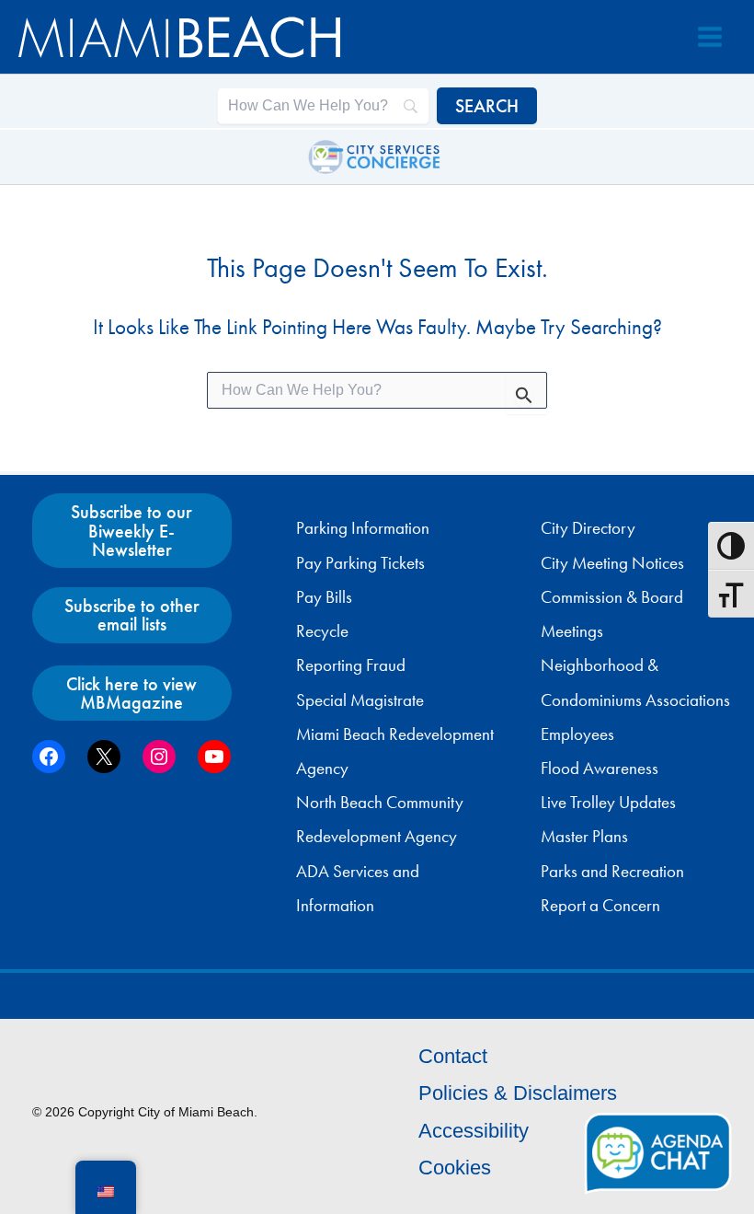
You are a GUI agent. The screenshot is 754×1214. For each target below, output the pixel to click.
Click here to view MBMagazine (131, 693)
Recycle (322, 631)
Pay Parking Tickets (360, 563)
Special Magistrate (360, 700)
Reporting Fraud (351, 665)
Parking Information (362, 528)
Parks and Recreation (612, 871)
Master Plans (584, 837)
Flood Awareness (599, 768)
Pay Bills (324, 597)
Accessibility (473, 1130)
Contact (452, 1056)
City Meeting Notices (612, 563)
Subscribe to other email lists (132, 615)
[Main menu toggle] (710, 37)
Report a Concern (600, 906)
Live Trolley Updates (608, 802)
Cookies (454, 1167)
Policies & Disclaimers (517, 1092)
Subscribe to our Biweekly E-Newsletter (131, 530)
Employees (577, 734)
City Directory (588, 528)
